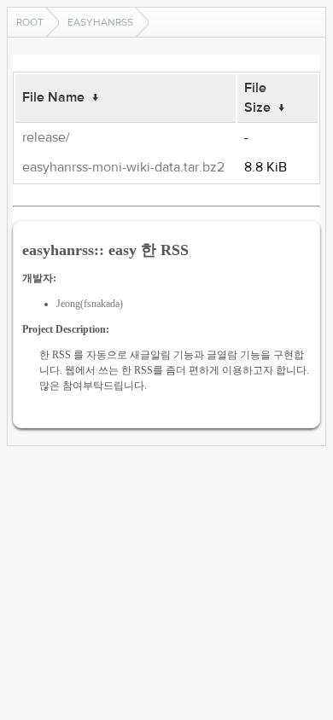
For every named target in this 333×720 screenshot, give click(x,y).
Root (30, 22)
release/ (46, 137)
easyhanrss (100, 22)
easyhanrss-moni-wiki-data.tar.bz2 (123, 167)
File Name (53, 97)
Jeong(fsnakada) (89, 304)
